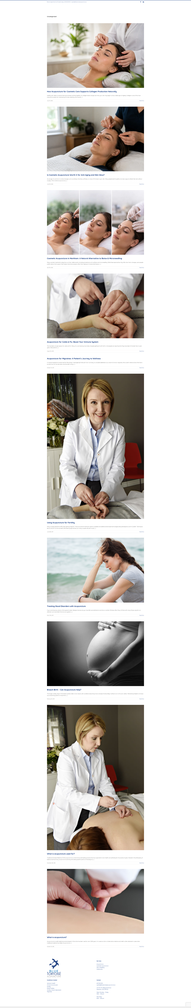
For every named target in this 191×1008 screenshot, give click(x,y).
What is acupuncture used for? (61, 854)
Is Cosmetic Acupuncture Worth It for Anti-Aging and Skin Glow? (76, 175)
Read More (141, 100)
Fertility (49, 986)
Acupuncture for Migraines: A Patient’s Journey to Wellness (74, 358)
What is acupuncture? (57, 937)
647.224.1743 (68, 1)
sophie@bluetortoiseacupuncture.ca (78, 1)
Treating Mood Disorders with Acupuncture (66, 606)
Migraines (49, 991)
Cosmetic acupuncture (102, 966)
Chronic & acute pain (52, 985)
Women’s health (51, 983)
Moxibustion (100, 969)
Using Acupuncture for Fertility (61, 522)
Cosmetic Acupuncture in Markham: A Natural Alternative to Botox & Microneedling (84, 258)
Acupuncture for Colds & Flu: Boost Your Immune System (72, 342)
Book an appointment (51, 1)
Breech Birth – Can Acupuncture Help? (64, 690)
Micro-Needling (100, 967)
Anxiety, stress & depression (54, 990)
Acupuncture (100, 964)
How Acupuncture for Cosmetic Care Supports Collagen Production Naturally (82, 91)
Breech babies (50, 988)
